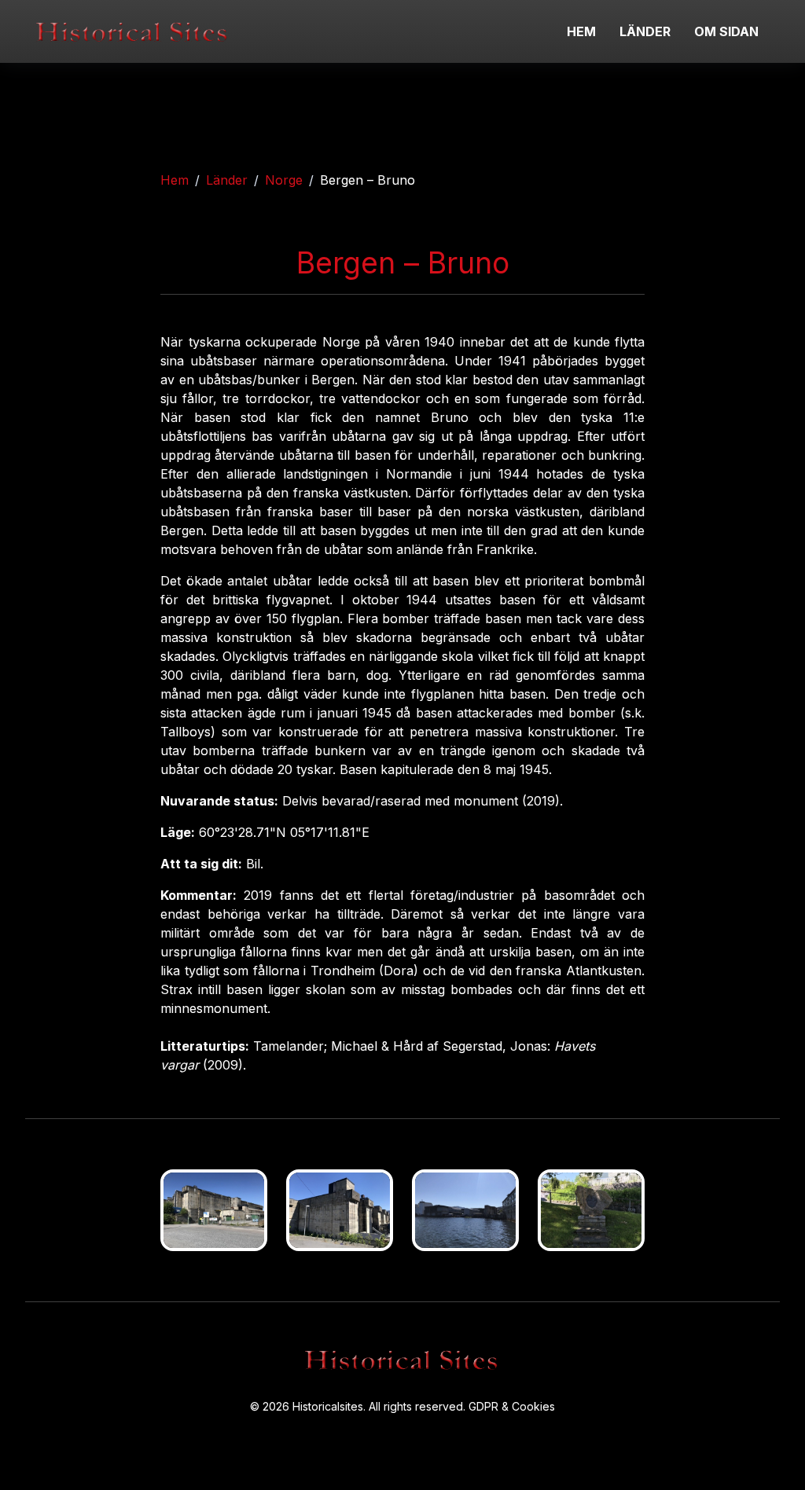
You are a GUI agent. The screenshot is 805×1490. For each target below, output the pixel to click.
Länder (227, 180)
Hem (174, 180)
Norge (284, 180)
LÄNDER (645, 31)
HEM (581, 31)
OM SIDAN (726, 31)
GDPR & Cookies (512, 1406)
